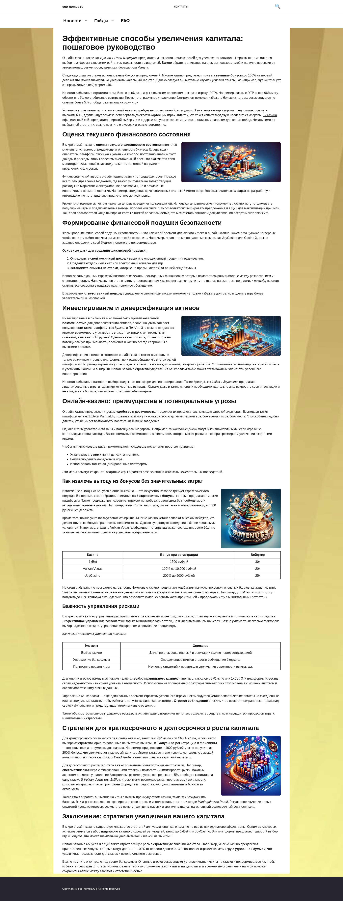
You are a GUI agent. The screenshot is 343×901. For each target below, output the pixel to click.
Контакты (181, 6)
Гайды (101, 20)
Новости (72, 20)
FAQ (125, 20)
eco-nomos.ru (72, 6)
